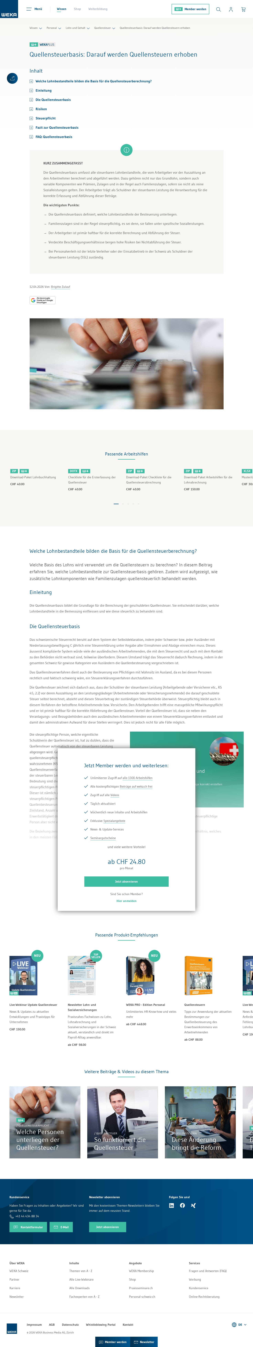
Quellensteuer (102, 28)
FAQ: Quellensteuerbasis (54, 137)
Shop (77, 9)
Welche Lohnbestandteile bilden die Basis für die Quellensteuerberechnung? (94, 81)
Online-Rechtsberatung (204, 1297)
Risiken (42, 109)
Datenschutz (70, 1325)
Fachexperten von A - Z (84, 1297)
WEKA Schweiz (18, 1271)
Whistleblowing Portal (100, 1325)
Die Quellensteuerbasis (54, 100)
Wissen (61, 9)
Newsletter (16, 1297)
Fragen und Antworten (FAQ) (208, 1271)
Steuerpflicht (46, 118)
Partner (14, 1279)
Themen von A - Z (80, 1271)
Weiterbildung (98, 9)
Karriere (14, 1288)
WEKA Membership (141, 1271)
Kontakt (128, 1325)
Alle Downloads (79, 1288)
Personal (52, 28)
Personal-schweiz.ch (142, 1297)
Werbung (195, 1279)
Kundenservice (198, 1288)
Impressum (34, 1325)
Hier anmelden (127, 901)
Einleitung (44, 90)
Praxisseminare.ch (141, 1288)
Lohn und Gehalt (75, 28)
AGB (52, 1325)
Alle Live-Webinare (81, 1279)
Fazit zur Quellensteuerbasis (57, 127)
